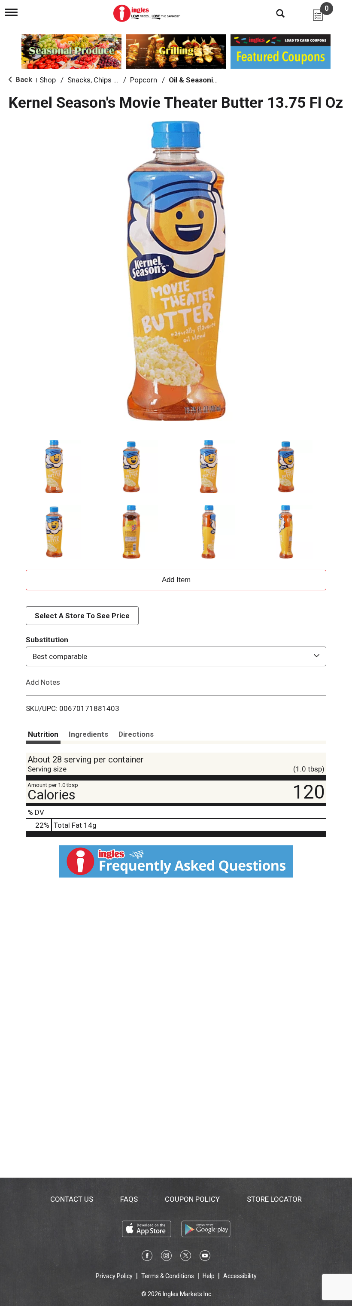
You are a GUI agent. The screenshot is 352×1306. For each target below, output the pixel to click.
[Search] (274, 13)
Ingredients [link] (88, 734)
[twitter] (185, 1257)
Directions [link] (136, 734)
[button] (54, 466)
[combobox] (176, 656)
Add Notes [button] (43, 682)
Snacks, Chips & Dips (100, 80)
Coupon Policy (192, 1199)
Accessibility (240, 1276)
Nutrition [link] (43, 734)
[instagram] (166, 1257)
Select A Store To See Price (82, 615)
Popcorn (143, 80)
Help (209, 1276)
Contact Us (71, 1199)
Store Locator (274, 1199)
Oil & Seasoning (195, 80)
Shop (47, 80)
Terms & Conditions (167, 1276)
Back (23, 79)
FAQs (129, 1199)
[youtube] (205, 1257)
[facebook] (147, 1257)
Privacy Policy (114, 1276)
